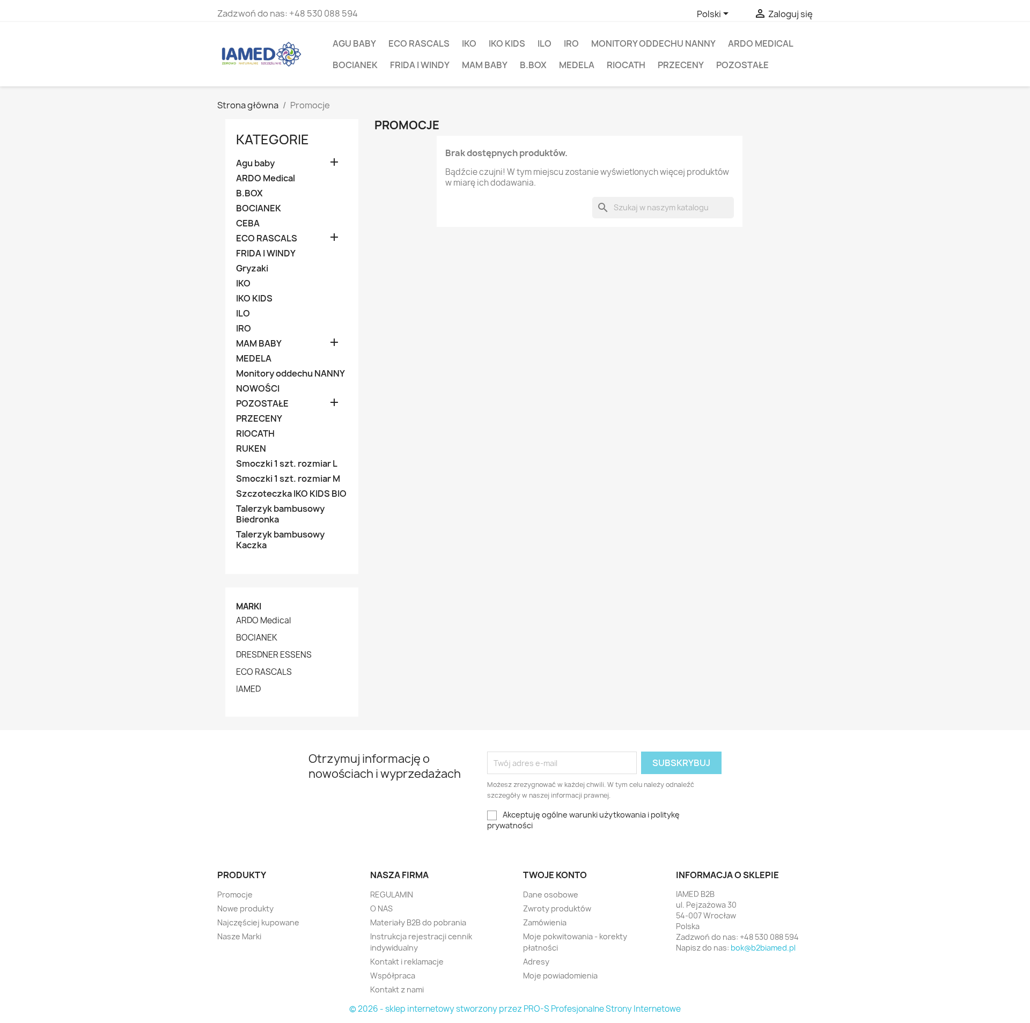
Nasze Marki (239, 936)
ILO (544, 43)
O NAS (381, 908)
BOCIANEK (355, 65)
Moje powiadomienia (560, 975)
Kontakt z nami (397, 989)
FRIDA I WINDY (420, 65)
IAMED (248, 689)
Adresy (536, 961)
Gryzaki (252, 268)
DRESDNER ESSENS (274, 655)
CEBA (248, 223)
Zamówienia (544, 922)
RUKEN (251, 448)
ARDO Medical (760, 43)
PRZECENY (681, 65)
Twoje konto (555, 875)
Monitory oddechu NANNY (653, 43)
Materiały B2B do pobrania (418, 922)
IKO (469, 43)
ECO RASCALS (419, 43)
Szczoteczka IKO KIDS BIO (291, 493)
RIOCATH (626, 65)
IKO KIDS (507, 43)
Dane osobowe (550, 894)
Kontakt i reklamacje (407, 961)
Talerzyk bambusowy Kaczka (280, 540)
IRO (571, 43)
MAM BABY (484, 65)
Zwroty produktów (557, 908)
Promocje (235, 894)
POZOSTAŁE (742, 65)
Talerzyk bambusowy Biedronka (280, 514)
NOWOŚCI (257, 388)
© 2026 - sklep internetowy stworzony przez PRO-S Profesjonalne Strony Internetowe (515, 1008)
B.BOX (533, 65)
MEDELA (576, 65)
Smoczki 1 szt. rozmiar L (286, 463)
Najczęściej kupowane (258, 922)
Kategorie (272, 139)
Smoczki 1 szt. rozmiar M (288, 478)
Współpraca (392, 975)
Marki (248, 606)
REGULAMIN (391, 894)
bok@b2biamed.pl (763, 948)
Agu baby (354, 43)
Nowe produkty (245, 908)
